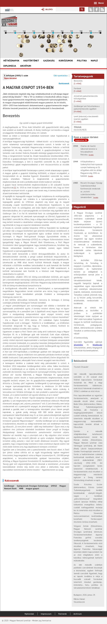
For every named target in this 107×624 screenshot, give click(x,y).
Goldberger (9, 486)
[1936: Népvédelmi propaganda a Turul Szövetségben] (40, 38)
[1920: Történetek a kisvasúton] (25, 42)
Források (77, 89)
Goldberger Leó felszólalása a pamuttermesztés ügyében (86, 109)
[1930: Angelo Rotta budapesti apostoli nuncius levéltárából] (34, 38)
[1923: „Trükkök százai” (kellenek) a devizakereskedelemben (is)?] (28, 42)
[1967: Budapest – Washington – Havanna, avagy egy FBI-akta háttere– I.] (70, 42)
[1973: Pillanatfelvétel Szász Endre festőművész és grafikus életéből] (75, 51)
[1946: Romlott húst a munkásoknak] (50, 51)
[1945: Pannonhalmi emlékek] (49, 42)
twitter (90, 9)
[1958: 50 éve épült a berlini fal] (61, 47)
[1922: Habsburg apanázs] (27, 38)
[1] (15, 187)
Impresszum (46, 613)
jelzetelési (78, 345)
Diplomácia (9, 65)
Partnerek (62, 613)
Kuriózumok (66, 60)
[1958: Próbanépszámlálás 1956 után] (61, 51)
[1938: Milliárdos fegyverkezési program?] (42, 47)
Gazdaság (49, 60)
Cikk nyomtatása (60, 75)
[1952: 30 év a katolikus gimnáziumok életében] (55, 47)
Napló (94, 60)
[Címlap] (9, 21)
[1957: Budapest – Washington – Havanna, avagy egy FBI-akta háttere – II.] (60, 38)
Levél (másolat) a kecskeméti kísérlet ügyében (86, 119)
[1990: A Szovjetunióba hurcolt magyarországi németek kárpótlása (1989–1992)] (92, 38)
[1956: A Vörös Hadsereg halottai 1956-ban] (59, 42)
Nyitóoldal (29, 613)
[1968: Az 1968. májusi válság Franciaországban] (71, 47)
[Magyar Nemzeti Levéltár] (9, 12)
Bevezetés (78, 82)
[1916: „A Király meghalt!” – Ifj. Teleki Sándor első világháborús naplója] (21, 47)
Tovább (91, 155)
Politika (82, 60)
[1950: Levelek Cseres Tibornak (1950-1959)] (53, 51)
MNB (21, 488)
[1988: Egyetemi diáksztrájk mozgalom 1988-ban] (90, 47)
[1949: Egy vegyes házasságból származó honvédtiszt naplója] (52, 38)
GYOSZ (54, 486)
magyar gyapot (32, 488)
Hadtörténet (31, 60)
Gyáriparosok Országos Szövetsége (32, 486)
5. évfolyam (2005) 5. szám (16, 75)
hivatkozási (97, 345)
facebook (96, 9)
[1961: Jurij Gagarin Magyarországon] (64, 42)
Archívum (25, 65)
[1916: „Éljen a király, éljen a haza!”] (21, 56)
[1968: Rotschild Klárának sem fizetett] (71, 38)
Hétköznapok (11, 60)
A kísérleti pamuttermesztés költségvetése (86, 98)
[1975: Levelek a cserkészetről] (77, 38)
